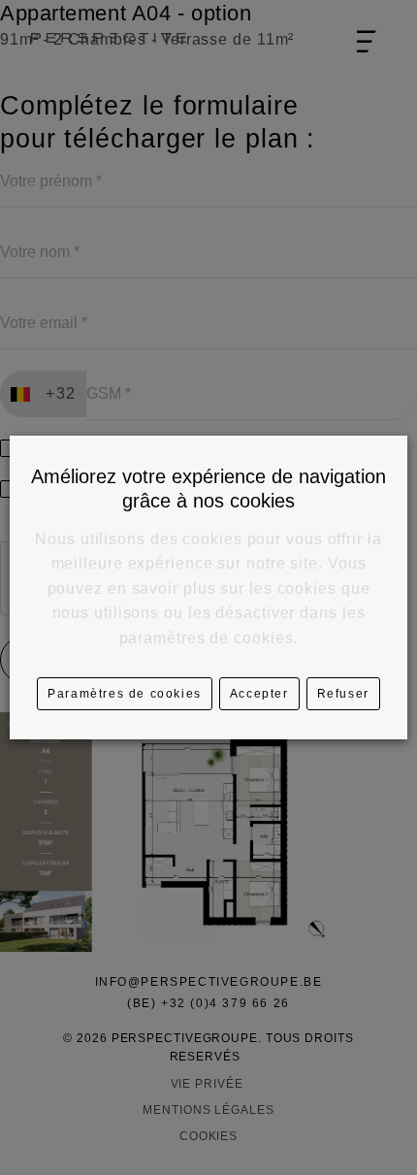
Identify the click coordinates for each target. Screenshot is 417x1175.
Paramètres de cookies (125, 694)
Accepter (259, 694)
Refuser (343, 694)
